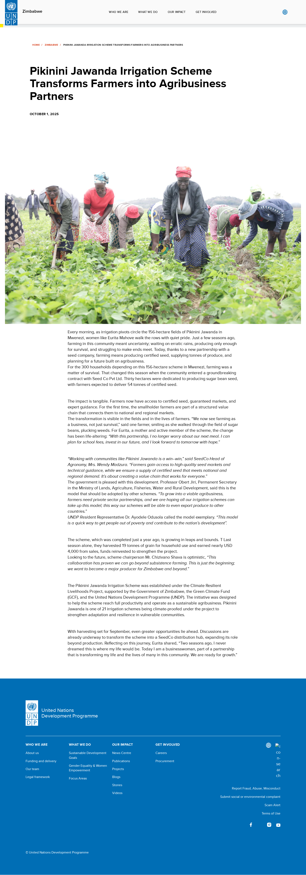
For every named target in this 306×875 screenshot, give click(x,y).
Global (284, 12)
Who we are (118, 12)
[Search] (277, 760)
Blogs (116, 777)
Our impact (177, 12)
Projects (118, 769)
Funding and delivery (41, 761)
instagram (269, 825)
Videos (117, 793)
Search (293, 12)
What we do (148, 12)
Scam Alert (272, 805)
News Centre (121, 753)
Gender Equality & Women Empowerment (88, 768)
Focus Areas (78, 778)
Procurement (164, 761)
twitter (260, 825)
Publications (121, 761)
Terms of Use (271, 813)
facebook (251, 825)
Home (36, 44)
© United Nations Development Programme (57, 852)
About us (32, 753)
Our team (32, 769)
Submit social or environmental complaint (250, 796)
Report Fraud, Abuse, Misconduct (256, 788)
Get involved (206, 12)
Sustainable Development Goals (87, 755)
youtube (278, 825)
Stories (117, 785)
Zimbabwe (32, 11)
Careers (161, 753)
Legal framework (38, 777)
